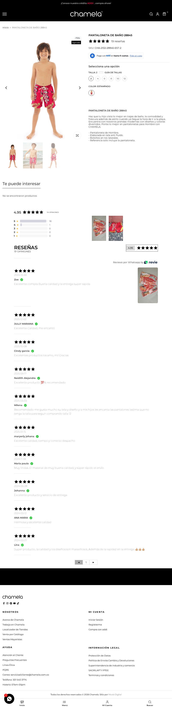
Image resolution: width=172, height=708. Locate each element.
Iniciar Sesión (96, 619)
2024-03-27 (20, 540)
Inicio (6, 27)
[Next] (77, 88)
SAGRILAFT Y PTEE (99, 670)
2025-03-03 (20, 400)
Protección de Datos (100, 655)
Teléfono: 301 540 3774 (15, 679)
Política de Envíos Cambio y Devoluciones (111, 660)
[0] (164, 14)
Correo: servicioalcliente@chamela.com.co (26, 674)
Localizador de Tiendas (15, 629)
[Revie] (151, 262)
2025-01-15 (20, 431)
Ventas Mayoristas (12, 639)
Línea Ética (9, 665)
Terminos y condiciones (101, 675)
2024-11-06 (20, 458)
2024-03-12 (20, 513)
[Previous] (9, 88)
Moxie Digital (115, 694)
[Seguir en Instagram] (7, 603)
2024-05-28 (20, 486)
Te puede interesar (21, 183)
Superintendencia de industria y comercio (112, 665)
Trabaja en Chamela (14, 624)
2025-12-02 (20, 319)
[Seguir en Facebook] (4, 603)
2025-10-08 (20, 346)
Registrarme (95, 624)
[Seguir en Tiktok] (18, 603)
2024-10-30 (20, 275)
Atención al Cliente (13, 655)
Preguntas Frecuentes (15, 660)
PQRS (6, 669)
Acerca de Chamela (13, 619)
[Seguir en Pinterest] (11, 603)
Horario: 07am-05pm (14, 684)
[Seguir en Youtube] (14, 603)
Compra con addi (98, 629)
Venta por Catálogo (13, 634)
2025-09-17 (20, 373)
